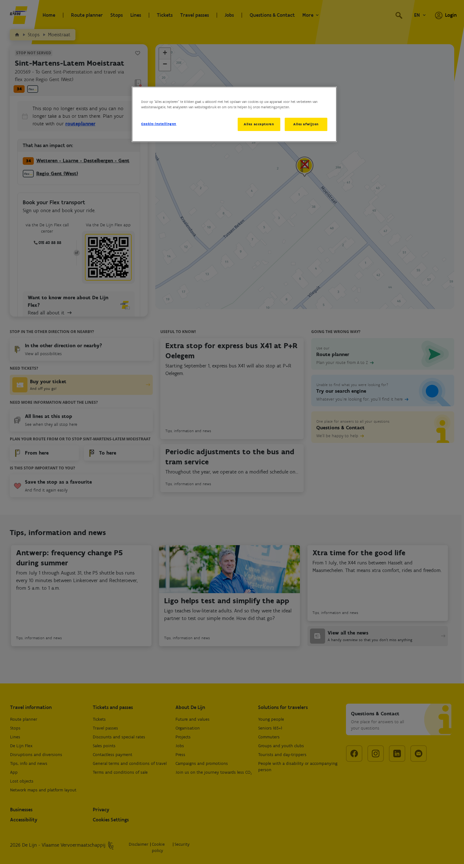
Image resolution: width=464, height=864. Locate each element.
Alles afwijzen (306, 124)
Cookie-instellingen (158, 124)
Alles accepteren (259, 124)
